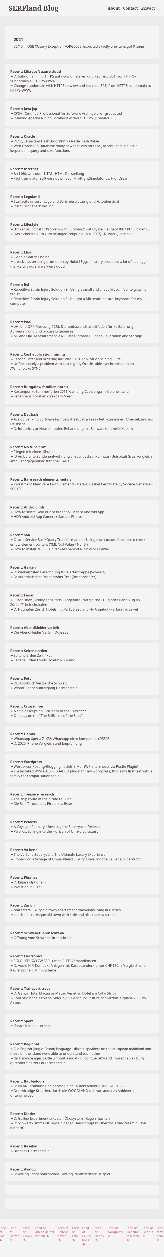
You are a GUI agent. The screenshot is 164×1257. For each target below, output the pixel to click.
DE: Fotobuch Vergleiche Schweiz (40, 683)
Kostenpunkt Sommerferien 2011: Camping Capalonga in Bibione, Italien (72, 391)
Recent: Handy (22, 734)
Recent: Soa (20, 535)
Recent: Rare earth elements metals (40, 479)
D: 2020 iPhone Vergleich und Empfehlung (48, 743)
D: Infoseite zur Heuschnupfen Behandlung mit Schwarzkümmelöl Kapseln (74, 428)
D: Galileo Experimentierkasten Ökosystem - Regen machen (62, 1118)
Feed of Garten (14, 1232)
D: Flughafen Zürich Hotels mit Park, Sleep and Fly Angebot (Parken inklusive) (76, 609)
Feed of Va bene (160, 1232)
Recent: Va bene (23, 849)
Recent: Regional (24, 1044)
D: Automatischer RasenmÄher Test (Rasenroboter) (55, 576)
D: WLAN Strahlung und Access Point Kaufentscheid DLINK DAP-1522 (69, 1086)
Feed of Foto (75, 1232)
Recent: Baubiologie (27, 1081)
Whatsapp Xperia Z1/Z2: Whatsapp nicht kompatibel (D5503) (62, 738)
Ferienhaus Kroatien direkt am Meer (43, 396)
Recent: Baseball (24, 1146)
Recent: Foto (21, 678)
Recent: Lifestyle (24, 224)
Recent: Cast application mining (37, 354)
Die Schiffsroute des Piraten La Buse (43, 803)
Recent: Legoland (25, 196)
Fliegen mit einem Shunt (33, 451)
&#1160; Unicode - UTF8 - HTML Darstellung (49, 173)
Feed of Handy (99, 1232)
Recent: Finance (23, 877)
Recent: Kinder (22, 1113)
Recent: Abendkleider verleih (34, 627)
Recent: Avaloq (23, 1169)
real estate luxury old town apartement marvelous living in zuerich (67, 910)
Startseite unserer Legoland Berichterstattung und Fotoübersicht (66, 201)
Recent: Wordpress (26, 761)
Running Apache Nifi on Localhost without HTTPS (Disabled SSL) (65, 118)
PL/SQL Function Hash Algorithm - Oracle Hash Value (56, 141)
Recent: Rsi (19, 284)
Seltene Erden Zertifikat (33, 655)
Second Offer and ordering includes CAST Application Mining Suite (67, 359)
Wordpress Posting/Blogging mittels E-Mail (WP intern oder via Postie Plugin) (76, 766)
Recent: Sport (21, 1021)
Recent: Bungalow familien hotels (39, 386)
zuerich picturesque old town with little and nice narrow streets (65, 914)
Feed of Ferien (27, 1232)
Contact (130, 8)
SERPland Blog (34, 8)
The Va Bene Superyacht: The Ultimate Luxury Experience (59, 854)
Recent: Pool (20, 321)
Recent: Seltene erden (28, 650)
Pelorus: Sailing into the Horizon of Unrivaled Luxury (56, 831)
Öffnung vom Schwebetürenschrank (43, 937)
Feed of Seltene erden (63, 1232)
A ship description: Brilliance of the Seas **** (50, 711)
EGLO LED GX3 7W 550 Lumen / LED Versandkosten (55, 960)
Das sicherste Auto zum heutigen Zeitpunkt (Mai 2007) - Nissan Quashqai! (73, 233)
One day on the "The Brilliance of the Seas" (48, 715)
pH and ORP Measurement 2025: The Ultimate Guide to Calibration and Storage (78, 336)
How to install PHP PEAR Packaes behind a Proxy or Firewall (62, 549)
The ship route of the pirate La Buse (42, 799)
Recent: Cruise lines (27, 706)
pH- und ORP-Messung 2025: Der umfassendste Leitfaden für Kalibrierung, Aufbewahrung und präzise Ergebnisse (72, 329)
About (114, 8)
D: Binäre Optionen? (30, 882)
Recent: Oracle (22, 136)
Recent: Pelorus (23, 822)
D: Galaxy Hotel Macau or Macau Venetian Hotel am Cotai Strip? (65, 993)
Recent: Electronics (26, 956)
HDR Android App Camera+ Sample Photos (48, 516)
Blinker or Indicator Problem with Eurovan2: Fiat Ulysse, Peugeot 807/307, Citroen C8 (82, 229)
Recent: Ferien (22, 595)
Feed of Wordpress (115, 1230)
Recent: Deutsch (24, 414)
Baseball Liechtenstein (32, 1151)
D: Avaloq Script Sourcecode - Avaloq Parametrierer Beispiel (62, 1174)
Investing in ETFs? (28, 887)
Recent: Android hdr (27, 507)
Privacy (148, 8)
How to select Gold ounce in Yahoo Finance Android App (59, 512)
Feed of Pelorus (147, 1230)
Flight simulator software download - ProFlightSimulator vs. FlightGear (71, 178)
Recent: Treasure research (32, 794)
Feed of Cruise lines (86, 1234)
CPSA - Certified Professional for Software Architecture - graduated (68, 113)
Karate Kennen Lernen (32, 1025)
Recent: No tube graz (28, 447)
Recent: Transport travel (30, 988)
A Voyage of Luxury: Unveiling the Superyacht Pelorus (57, 826)
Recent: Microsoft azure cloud (35, 71)
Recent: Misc (21, 252)
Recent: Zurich (22, 905)
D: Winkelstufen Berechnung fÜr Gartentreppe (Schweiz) (59, 572)
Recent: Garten (23, 567)
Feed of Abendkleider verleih (44, 1232)
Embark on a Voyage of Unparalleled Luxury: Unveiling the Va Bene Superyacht (77, 859)
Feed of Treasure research (132, 1232)
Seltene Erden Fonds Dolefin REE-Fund (44, 660)
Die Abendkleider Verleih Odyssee (41, 632)
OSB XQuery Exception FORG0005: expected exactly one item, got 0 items (86, 46)
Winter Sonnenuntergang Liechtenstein (46, 688)
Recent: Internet (24, 169)
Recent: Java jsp (23, 108)
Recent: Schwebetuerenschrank (37, 933)
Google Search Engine (31, 257)
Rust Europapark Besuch (34, 206)
